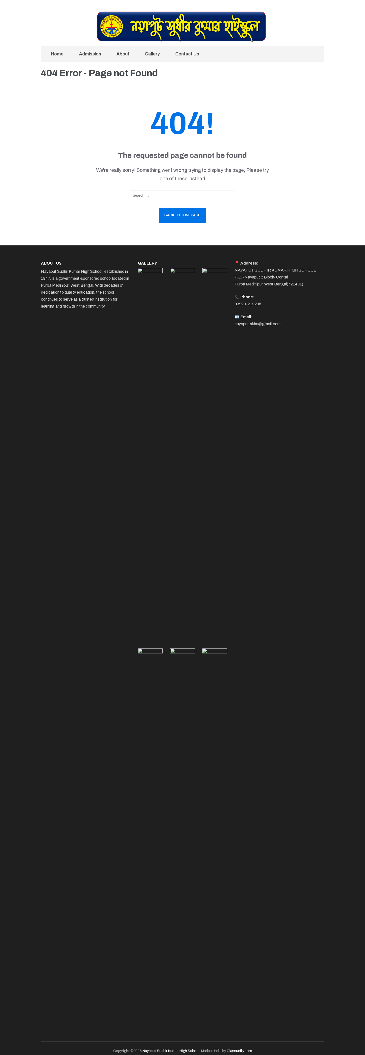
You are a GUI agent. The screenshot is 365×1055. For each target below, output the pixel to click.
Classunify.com (239, 1051)
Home (57, 53)
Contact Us (187, 53)
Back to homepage (182, 215)
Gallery (152, 53)
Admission (90, 53)
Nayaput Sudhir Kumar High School (171, 1051)
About (122, 53)
